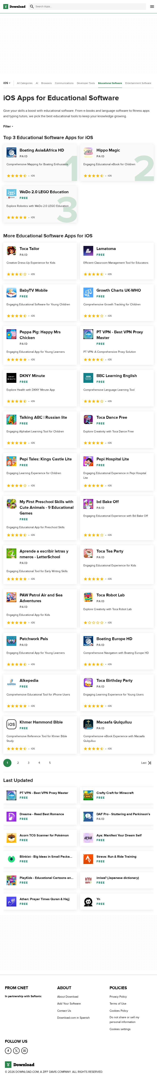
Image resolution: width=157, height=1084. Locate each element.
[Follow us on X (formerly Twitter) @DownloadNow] (16, 1050)
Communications (64, 83)
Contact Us (64, 1010)
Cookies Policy (119, 1010)
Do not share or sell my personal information (124, 1020)
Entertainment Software (138, 83)
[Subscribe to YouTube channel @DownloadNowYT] (24, 1050)
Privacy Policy (118, 996)
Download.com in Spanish (73, 1017)
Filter (7, 126)
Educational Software (110, 83)
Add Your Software (69, 1003)
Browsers (46, 83)
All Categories (25, 83)
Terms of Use (118, 1003)
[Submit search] (32, 6)
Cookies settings (120, 1029)
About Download (67, 996)
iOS (5, 83)
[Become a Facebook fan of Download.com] (8, 1050)
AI (37, 83)
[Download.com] (14, 6)
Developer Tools (86, 83)
